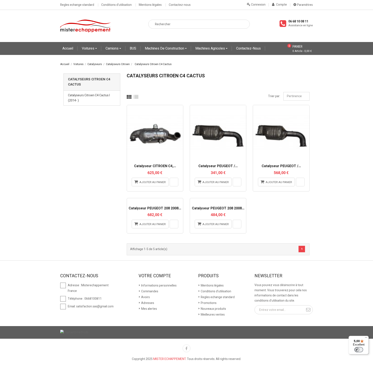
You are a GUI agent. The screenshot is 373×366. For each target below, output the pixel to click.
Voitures (88, 48)
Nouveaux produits (213, 309)
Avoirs (145, 297)
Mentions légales (150, 4)
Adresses (147, 303)
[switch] (358, 349)
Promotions (208, 303)
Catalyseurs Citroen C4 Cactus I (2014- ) (89, 98)
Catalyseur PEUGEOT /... (218, 166)
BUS (133, 48)
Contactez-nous (180, 4)
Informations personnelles (159, 285)
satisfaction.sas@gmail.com (95, 306)
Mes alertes (149, 309)
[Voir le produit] (174, 182)
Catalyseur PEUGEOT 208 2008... (155, 208)
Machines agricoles (210, 48)
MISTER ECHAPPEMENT (169, 359)
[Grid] (129, 97)
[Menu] (366, 338)
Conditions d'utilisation (116, 4)
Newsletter (268, 276)
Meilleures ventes (212, 314)
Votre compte (155, 276)
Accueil (67, 48)
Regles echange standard (77, 4)
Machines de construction (165, 48)
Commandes (149, 291)
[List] (136, 97)
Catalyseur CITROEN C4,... (155, 166)
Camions (112, 48)
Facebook (186, 348)
